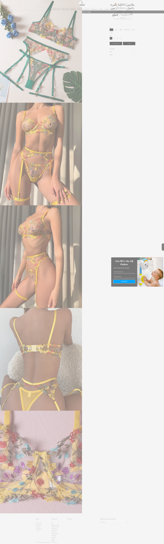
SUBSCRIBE (124, 281)
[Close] (161, 258)
